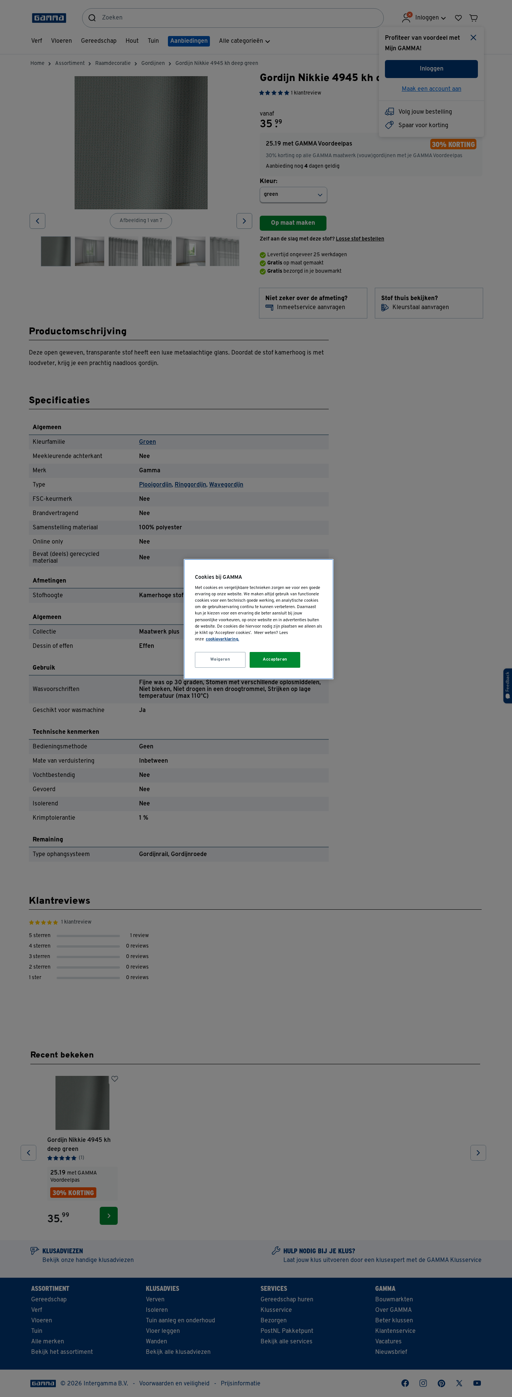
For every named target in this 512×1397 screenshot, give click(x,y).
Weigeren (220, 659)
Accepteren (275, 659)
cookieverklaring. (222, 639)
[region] (259, 619)
